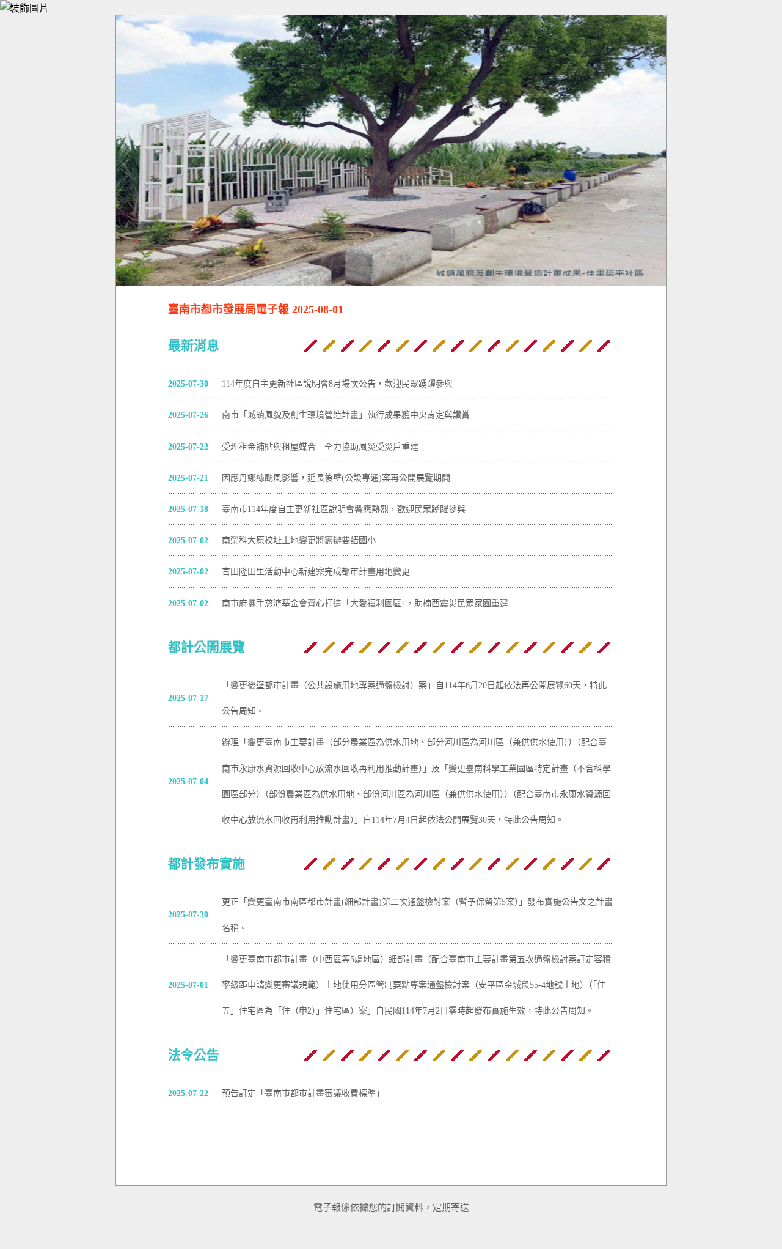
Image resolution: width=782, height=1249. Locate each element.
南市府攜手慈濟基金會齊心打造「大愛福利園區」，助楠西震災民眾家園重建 (365, 603)
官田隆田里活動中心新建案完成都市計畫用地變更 (316, 571)
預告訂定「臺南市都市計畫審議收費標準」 (303, 1093)
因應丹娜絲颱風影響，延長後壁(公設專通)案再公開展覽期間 (336, 478)
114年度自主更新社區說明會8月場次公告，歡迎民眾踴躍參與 (337, 383)
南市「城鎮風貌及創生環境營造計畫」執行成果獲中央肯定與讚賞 (346, 415)
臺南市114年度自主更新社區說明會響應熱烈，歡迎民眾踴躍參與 (344, 509)
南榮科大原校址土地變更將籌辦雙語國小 (299, 540)
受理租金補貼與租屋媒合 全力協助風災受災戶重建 (320, 446)
